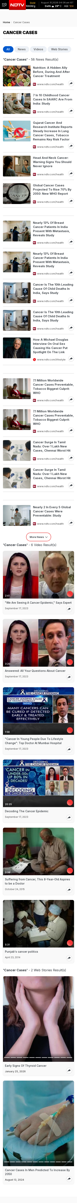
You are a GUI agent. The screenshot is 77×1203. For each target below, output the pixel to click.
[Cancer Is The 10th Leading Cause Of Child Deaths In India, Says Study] (17, 292)
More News (37, 537)
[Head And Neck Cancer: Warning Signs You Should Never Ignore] (17, 166)
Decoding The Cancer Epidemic (26, 811)
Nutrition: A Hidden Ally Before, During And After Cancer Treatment (51, 72)
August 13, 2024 (14, 1179)
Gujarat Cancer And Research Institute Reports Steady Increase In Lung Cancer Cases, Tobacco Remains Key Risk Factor (52, 131)
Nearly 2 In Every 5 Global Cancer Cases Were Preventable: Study (52, 511)
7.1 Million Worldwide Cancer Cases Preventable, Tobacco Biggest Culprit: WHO (53, 386)
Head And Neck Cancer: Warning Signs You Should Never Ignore (52, 162)
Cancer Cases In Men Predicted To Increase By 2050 (37, 1172)
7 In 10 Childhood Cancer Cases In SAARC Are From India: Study (52, 99)
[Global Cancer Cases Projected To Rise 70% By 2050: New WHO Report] (17, 193)
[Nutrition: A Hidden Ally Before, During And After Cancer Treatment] (17, 76)
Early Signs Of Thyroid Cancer (25, 1065)
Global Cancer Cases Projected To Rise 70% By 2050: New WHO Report (52, 189)
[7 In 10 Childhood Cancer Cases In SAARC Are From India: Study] (17, 103)
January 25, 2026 (15, 1071)
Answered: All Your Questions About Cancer (35, 670)
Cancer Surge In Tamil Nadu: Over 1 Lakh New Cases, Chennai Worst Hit (51, 446)
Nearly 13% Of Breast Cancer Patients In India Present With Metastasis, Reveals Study (51, 229)
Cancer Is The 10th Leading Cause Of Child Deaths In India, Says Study (53, 289)
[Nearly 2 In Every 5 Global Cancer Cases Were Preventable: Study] (17, 515)
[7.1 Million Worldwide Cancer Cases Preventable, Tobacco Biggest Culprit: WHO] (17, 390)
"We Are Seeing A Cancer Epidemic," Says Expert (38, 602)
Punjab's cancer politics (21, 951)
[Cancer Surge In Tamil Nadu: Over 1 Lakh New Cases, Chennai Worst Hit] (17, 450)
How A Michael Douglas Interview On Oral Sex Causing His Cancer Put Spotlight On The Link (50, 346)
